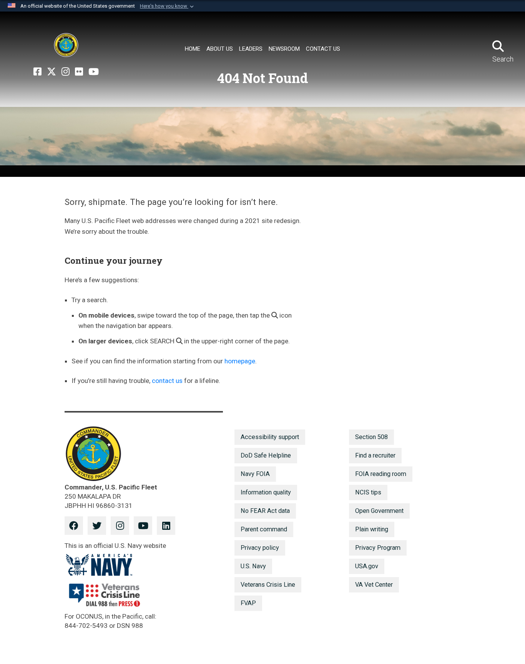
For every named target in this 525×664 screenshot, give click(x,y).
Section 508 (371, 437)
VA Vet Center (374, 584)
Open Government (379, 510)
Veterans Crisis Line (268, 584)
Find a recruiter (375, 455)
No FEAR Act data (265, 510)
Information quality (266, 492)
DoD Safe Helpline (266, 455)
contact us (167, 380)
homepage (239, 361)
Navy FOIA (255, 474)
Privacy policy (260, 547)
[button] (167, 6)
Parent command (264, 529)
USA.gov (366, 566)
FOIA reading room (380, 474)
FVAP (248, 603)
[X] (51, 72)
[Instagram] (65, 72)
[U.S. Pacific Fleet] (66, 45)
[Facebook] (37, 72)
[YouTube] (93, 72)
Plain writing (371, 529)
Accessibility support (270, 437)
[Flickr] (79, 72)
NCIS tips (368, 492)
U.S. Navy (253, 566)
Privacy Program (377, 547)
